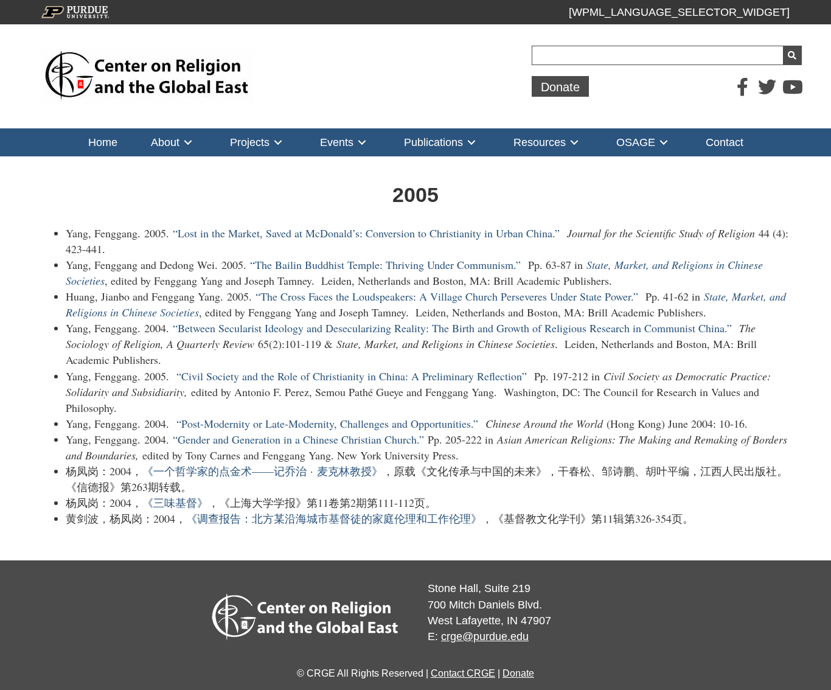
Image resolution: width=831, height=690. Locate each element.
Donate (518, 673)
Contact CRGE (463, 673)
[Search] (792, 55)
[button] (560, 86)
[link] (103, 142)
